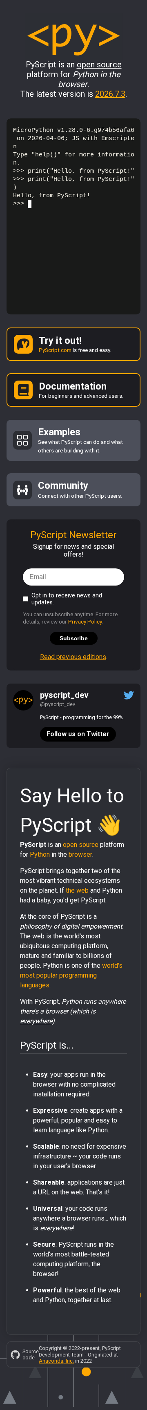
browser (80, 854)
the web (77, 890)
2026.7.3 (110, 94)
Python (40, 854)
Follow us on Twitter (78, 734)
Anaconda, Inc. (56, 1361)
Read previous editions (73, 657)
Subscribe (74, 638)
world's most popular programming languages (71, 975)
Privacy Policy (85, 621)
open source (80, 845)
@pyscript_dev (57, 704)
